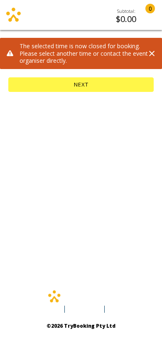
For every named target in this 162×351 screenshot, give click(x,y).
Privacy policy (57, 334)
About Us (121, 309)
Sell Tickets (45, 309)
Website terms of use (98, 334)
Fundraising (84, 309)
